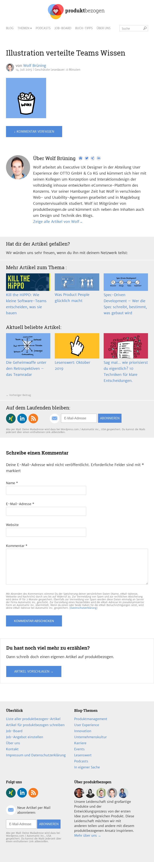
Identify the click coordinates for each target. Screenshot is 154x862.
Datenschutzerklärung (83, 607)
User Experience (86, 725)
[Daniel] (79, 797)
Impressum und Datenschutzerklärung (36, 755)
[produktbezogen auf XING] (11, 418)
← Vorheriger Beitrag (18, 395)
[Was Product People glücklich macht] (77, 282)
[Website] (81, 158)
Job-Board (63, 28)
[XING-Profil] (93, 158)
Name (12, 483)
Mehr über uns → (87, 835)
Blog (9, 28)
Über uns (103, 28)
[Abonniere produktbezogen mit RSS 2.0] (33, 418)
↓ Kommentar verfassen (34, 131)
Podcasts (43, 28)
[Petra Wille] (123, 797)
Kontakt (12, 749)
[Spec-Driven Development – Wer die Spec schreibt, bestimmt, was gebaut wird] (126, 282)
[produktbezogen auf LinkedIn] (22, 418)
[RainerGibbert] (101, 797)
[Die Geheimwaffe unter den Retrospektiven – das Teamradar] (28, 346)
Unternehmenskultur (90, 737)
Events (79, 749)
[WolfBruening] (112, 797)
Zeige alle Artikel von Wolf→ (58, 221)
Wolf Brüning (34, 65)
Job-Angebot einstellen (24, 737)
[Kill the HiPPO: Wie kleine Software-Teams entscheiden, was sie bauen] (28, 282)
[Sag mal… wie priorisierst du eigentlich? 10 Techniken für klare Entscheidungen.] (126, 346)
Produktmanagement (90, 719)
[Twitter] (87, 158)
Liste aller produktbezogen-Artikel (33, 719)
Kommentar (16, 546)
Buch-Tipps (84, 28)
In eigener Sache (87, 767)
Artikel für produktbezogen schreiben (35, 725)
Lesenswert (83, 755)
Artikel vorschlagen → (33, 671)
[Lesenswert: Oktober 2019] (77, 346)
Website (12, 525)
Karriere (80, 743)
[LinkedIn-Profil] (99, 158)
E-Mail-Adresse (20, 504)
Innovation (82, 731)
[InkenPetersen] (90, 797)
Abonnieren (110, 418)
